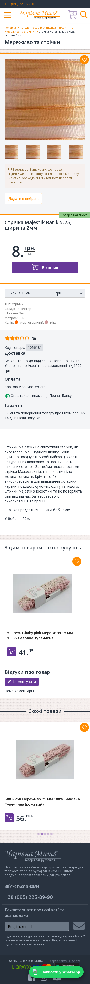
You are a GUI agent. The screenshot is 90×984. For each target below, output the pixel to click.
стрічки (18, 304)
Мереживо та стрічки (20, 31)
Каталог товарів (31, 27)
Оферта (75, 961)
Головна (10, 27)
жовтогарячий (31, 322)
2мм (23, 313)
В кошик (49, 267)
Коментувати (23, 681)
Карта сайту (58, 961)
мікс (53, 322)
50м (22, 318)
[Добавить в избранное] (77, 561)
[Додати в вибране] (84, 59)
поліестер (24, 308)
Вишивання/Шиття (58, 27)
